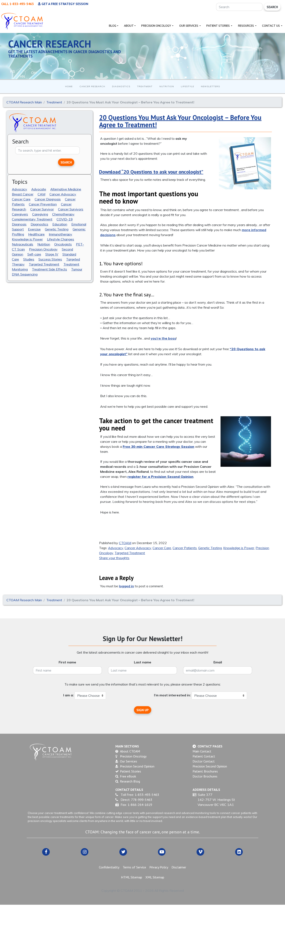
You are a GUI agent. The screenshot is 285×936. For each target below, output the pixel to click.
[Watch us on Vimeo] (200, 851)
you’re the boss (163, 338)
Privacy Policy (158, 867)
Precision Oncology (43, 249)
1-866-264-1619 (140, 805)
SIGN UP (142, 710)
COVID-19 (65, 219)
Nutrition (166, 86)
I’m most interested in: (172, 695)
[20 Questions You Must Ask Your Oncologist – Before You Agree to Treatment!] (245, 163)
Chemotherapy (63, 214)
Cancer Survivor (42, 209)
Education (59, 224)
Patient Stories (130, 771)
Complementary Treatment (32, 219)
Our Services (128, 761)
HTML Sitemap (131, 877)
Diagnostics (121, 86)
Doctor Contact (204, 761)
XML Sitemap (154, 877)
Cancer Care (21, 199)
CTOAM (125, 543)
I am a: (68, 695)
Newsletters (210, 86)
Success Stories (50, 259)
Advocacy (19, 189)
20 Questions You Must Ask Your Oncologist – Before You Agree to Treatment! (180, 121)
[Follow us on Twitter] (123, 851)
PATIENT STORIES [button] (218, 25)
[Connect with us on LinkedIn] (239, 851)
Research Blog (130, 781)
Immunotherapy (60, 234)
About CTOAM (130, 751)
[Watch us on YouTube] (161, 851)
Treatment (145, 86)
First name (67, 662)
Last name (142, 662)
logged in (126, 586)
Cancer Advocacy (62, 194)
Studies (28, 259)
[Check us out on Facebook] (46, 851)
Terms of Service (134, 867)
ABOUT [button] (129, 25)
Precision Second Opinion (137, 766)
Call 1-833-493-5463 (17, 4)
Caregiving (40, 214)
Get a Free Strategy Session (64, 4)
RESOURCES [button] (246, 25)
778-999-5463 (141, 800)
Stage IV (51, 254)
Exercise (34, 229)
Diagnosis (19, 224)
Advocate (38, 189)
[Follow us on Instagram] (84, 851)
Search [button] (66, 162)
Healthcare (36, 234)
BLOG (112, 25)
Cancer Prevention (43, 204)
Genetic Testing (56, 229)
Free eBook (128, 776)
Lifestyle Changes (60, 239)
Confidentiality (109, 867)
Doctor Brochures (205, 776)
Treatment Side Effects (49, 269)
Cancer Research (92, 86)
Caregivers (20, 214)
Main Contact (202, 751)
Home (69, 86)
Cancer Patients (185, 548)
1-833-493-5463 (147, 795)
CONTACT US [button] (271, 25)
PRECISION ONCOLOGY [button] (156, 25)
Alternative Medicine (65, 189)
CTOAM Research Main (24, 102)
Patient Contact (204, 756)
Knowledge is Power (27, 239)
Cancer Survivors (70, 209)
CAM (41, 194)
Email (217, 662)
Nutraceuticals (22, 244)
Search (272, 7)
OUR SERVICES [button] (189, 25)
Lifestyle (187, 86)
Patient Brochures (205, 771)
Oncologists (63, 244)
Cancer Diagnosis (48, 199)
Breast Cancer (22, 194)
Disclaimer (179, 867)
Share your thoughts (114, 558)
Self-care (34, 254)
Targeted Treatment (44, 264)
